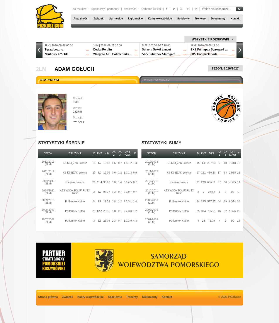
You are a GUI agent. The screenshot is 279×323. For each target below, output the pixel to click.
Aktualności (80, 18)
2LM (41, 69)
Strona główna (48, 297)
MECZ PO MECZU (157, 80)
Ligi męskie (116, 18)
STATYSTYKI (49, 80)
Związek (99, 18)
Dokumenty (218, 18)
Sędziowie (183, 18)
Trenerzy (200, 18)
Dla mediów (79, 8)
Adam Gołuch (74, 69)
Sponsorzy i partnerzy (105, 8)
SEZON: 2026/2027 (225, 68)
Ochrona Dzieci (151, 8)
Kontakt (235, 18)
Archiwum (130, 8)
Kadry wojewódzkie (160, 18)
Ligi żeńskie (135, 18)
